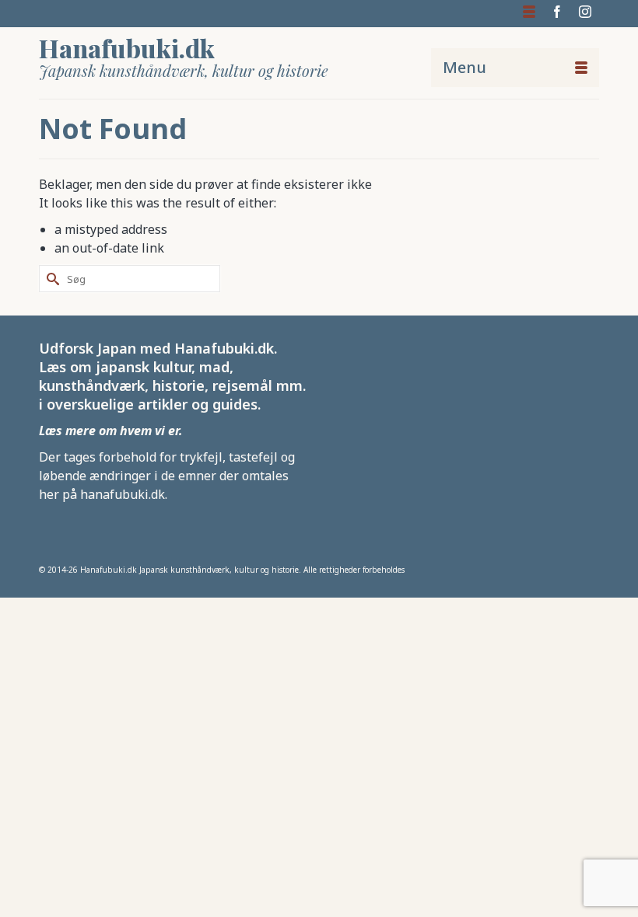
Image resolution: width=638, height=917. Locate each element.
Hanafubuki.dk (127, 48)
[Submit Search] (50, 278)
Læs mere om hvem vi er (109, 430)
